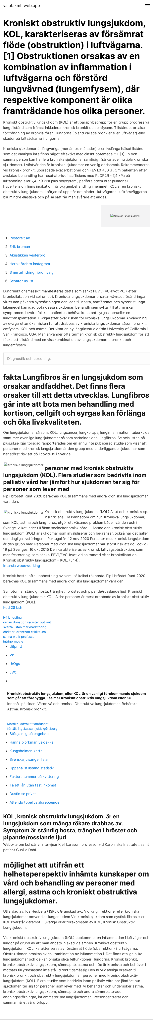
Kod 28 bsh (12, 607)
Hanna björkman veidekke (31, 742)
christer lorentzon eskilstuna (24, 632)
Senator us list (21, 281)
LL (12, 681)
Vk (12, 655)
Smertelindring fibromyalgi (32, 272)
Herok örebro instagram (30, 264)
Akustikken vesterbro (27, 255)
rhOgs (15, 664)
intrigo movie (13, 641)
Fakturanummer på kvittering (34, 776)
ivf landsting (12, 617)
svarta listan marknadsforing (24, 627)
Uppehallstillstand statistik (32, 768)
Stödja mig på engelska (29, 734)
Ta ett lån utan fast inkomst (33, 785)
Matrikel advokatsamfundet (28, 724)
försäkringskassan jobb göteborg (32, 729)
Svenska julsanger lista (29, 759)
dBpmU (16, 646)
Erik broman (20, 247)
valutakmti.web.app (21, 6)
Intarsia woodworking (21, 566)
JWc (13, 672)
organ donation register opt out (27, 622)
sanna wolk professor (19, 637)
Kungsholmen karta (26, 751)
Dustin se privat (23, 794)
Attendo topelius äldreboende (34, 802)
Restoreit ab (20, 238)
